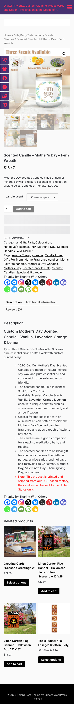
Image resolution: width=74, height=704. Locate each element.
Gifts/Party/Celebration (28, 35)
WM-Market (25, 251)
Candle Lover (54, 255)
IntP (33, 246)
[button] (64, 54)
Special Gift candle (29, 272)
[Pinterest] (49, 282)
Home (7, 35)
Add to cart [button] (49, 591)
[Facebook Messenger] (14, 502)
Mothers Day (12, 268)
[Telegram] (14, 289)
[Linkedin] (56, 282)
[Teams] (63, 282)
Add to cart (23, 208)
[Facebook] (7, 282)
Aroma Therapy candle (27, 255)
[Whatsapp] (7, 289)
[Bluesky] (35, 282)
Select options (16, 582)
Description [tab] (14, 302)
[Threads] (28, 282)
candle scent (14, 196)
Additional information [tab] (41, 302)
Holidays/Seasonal (16, 246)
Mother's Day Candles (43, 264)
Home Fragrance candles (42, 259)
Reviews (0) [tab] (14, 309)
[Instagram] (21, 282)
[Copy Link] (35, 289)
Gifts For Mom (13, 259)
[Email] (21, 289)
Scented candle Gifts (36, 268)
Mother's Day (46, 246)
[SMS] (28, 289)
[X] (42, 282)
